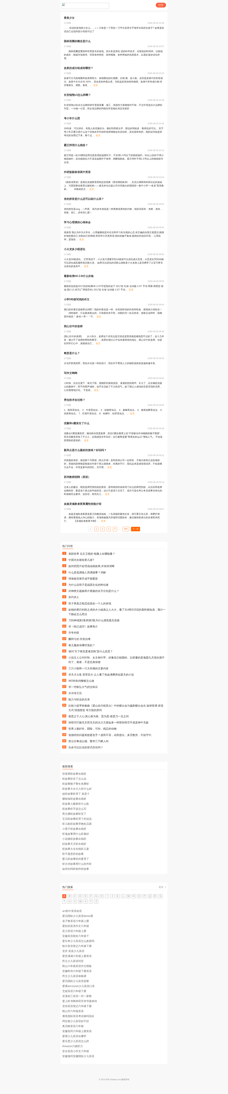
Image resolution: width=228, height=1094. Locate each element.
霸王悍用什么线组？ (76, 145)
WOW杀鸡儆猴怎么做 (81, 680)
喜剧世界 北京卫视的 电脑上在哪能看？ (91, 553)
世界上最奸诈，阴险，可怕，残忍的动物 (92, 728)
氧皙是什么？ (72, 353)
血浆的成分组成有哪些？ (78, 68)
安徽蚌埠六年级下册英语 (77, 971)
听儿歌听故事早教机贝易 (77, 823)
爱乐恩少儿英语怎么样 (75, 1041)
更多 (161, 887)
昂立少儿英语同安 (73, 961)
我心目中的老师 (73, 326)
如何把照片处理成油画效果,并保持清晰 (91, 566)
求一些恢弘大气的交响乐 (83, 687)
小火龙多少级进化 (74, 249)
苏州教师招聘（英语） (77, 477)
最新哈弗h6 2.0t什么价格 (79, 276)
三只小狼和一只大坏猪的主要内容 (88, 668)
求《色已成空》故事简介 (83, 626)
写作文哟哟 (70, 373)
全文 (95, 85)
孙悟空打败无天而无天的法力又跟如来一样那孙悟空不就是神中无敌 (108, 722)
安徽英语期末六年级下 (75, 936)
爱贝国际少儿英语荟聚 (75, 981)
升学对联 (73, 632)
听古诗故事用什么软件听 (77, 863)
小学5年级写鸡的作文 (76, 299)
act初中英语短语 (72, 911)
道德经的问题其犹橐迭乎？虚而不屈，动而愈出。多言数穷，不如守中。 (111, 735)
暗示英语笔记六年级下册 (77, 946)
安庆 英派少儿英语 (73, 951)
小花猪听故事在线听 (74, 838)
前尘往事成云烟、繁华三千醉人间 (88, 741)
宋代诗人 (73, 597)
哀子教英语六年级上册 (75, 921)
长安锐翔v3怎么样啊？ (77, 94)
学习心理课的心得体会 (77, 222)
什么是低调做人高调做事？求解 (87, 572)
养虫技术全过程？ (74, 399)
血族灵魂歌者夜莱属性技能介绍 (82, 503)
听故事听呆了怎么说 (74, 778)
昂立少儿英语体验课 (74, 976)
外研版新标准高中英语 (77, 172)
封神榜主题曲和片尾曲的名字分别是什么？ (93, 591)
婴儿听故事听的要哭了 (75, 858)
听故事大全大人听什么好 (77, 788)
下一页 (136, 529)
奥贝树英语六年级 (73, 1026)
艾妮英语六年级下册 (74, 991)
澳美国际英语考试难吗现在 (78, 1016)
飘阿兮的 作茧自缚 (79, 639)
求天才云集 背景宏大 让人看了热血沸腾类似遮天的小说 (101, 674)
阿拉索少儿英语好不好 (75, 1021)
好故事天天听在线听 (74, 843)
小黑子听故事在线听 (74, 828)
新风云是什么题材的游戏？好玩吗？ (85, 450)
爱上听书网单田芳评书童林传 (79, 1001)
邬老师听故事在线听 (74, 773)
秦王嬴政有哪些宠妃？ (81, 645)
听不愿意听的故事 (73, 853)
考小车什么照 (72, 118)
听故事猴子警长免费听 (75, 783)
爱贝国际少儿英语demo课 (77, 916)
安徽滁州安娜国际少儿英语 (78, 1056)
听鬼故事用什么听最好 (75, 833)
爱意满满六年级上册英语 (77, 956)
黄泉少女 (69, 17)
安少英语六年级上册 (74, 931)
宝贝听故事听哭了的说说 (77, 818)
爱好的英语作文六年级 (75, 926)
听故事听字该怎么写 (74, 808)
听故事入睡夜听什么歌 (75, 803)
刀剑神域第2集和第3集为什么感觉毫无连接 (94, 620)
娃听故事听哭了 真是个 (76, 793)
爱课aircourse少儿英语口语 (78, 986)
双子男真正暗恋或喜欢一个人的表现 (89, 603)
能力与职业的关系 (79, 699)
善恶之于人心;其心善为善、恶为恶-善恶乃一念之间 (98, 716)
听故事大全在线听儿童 (75, 848)
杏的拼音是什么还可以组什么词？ (84, 198)
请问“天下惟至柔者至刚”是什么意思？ (90, 651)
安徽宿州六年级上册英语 (77, 1031)
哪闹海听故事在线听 (74, 798)
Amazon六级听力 (72, 1046)
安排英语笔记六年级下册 (77, 1006)
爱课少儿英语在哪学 (74, 1036)
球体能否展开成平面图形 (83, 578)
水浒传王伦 (75, 693)
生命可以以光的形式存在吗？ (85, 747)
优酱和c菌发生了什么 (76, 423)
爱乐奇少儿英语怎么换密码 (78, 941)
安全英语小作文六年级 (75, 1051)
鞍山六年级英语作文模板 (77, 966)
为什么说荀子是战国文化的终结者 (88, 584)
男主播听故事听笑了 (74, 813)
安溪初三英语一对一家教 (77, 996)
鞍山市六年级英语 (73, 1011)
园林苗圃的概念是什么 (77, 41)
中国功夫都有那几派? (81, 560)
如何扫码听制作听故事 (75, 868)
